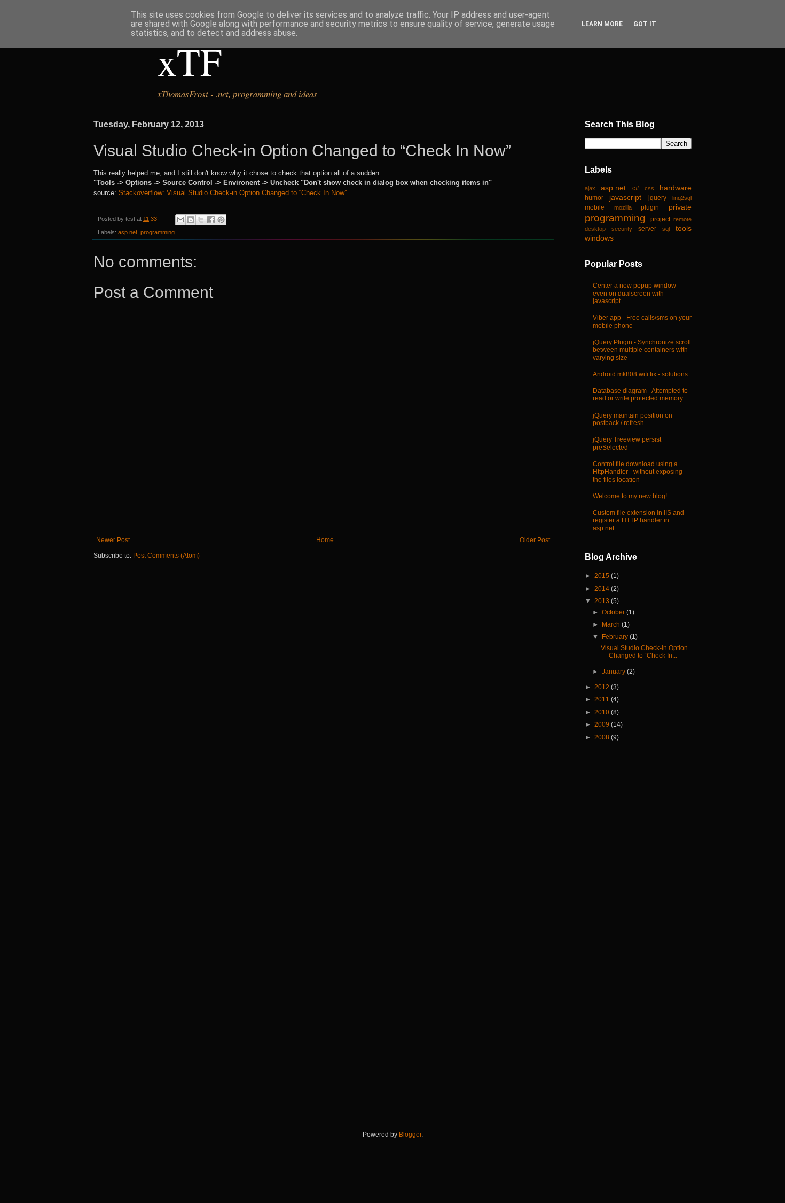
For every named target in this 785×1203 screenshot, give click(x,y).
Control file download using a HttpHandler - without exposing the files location (637, 471)
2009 (602, 724)
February (616, 637)
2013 (602, 601)
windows (599, 238)
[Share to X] (200, 219)
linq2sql (682, 198)
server (647, 229)
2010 (602, 712)
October (614, 612)
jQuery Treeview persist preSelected (627, 443)
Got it (644, 24)
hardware (676, 187)
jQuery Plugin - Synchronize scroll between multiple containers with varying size (642, 349)
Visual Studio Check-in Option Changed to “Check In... (644, 651)
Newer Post (113, 540)
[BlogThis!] (190, 219)
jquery (657, 198)
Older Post (535, 540)
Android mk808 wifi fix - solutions (640, 374)
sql (666, 229)
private (680, 207)
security (621, 229)
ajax (590, 188)
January (614, 671)
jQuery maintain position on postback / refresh (632, 419)
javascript (625, 197)
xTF (190, 61)
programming (157, 232)
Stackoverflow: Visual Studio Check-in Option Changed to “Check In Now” (233, 193)
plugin (650, 207)
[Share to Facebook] (211, 219)
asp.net (127, 232)
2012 (602, 687)
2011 (602, 699)
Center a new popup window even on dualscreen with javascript (634, 293)
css (649, 188)
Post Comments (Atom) (166, 555)
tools (684, 228)
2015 (602, 576)
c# (635, 188)
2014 (602, 588)
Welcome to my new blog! (630, 496)
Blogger (410, 1134)
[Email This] (180, 219)
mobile (595, 207)
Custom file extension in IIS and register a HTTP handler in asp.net (638, 520)
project (660, 219)
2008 (602, 737)
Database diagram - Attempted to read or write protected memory (640, 394)
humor (594, 198)
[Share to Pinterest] (221, 219)
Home (325, 540)
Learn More (602, 24)
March (612, 624)
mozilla (623, 207)
